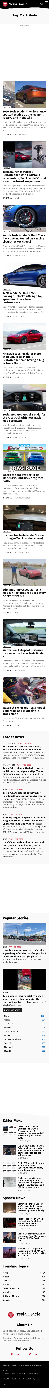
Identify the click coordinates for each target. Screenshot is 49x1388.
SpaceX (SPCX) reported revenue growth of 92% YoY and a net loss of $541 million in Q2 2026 (32, 1252)
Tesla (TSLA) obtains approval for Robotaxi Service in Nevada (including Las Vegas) (24, 796)
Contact (5, 1370)
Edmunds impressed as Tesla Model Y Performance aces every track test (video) (24, 593)
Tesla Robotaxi (9, 743)
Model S (7, 231)
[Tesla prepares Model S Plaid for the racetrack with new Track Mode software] (24, 397)
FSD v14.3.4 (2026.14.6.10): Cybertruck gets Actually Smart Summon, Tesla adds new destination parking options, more (31, 1150)
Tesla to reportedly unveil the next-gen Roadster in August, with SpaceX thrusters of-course (30, 1222)
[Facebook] (24, 1354)
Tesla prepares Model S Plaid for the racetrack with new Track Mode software (24, 417)
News (5, 789)
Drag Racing (9, 471)
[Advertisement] (24, 52)
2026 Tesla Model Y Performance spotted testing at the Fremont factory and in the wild (24, 114)
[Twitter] (12, 1354)
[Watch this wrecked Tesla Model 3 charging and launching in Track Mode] (24, 690)
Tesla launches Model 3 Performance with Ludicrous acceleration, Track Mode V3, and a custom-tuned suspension (24, 176)
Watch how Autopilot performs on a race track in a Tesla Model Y (23, 653)
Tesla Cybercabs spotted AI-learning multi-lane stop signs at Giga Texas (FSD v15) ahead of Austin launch (23, 771)
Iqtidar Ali (7, 134)
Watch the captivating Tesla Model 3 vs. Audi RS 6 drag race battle (23, 478)
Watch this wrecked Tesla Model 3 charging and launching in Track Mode (24, 711)
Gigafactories (9, 765)
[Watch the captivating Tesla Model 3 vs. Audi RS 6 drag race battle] (24, 457)
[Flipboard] (18, 1354)
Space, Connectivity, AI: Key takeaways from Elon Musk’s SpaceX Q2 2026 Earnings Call (32, 1237)
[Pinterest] (30, 1354)
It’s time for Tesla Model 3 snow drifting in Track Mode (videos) (23, 536)
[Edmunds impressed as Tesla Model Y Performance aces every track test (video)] (24, 572)
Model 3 (7, 168)
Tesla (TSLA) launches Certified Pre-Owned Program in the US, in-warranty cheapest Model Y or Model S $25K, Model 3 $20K (31, 1132)
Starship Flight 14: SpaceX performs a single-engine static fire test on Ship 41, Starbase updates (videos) (24, 820)
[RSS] (35, 1354)
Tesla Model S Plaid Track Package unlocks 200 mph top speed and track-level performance (22, 297)
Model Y (7, 108)
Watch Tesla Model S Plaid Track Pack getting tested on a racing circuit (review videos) (24, 238)
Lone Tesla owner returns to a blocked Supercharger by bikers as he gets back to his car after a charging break (24, 953)
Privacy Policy (36, 1365)
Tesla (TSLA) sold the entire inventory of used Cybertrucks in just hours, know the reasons (31, 1166)
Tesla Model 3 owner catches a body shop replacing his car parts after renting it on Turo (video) (23, 999)
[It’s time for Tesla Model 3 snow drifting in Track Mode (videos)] (24, 518)
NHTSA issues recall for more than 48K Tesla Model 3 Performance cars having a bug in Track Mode (23, 358)
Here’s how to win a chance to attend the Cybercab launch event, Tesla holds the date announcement (23, 845)
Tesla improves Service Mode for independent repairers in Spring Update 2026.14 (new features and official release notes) (31, 1182)
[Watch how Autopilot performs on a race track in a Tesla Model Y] (24, 632)
